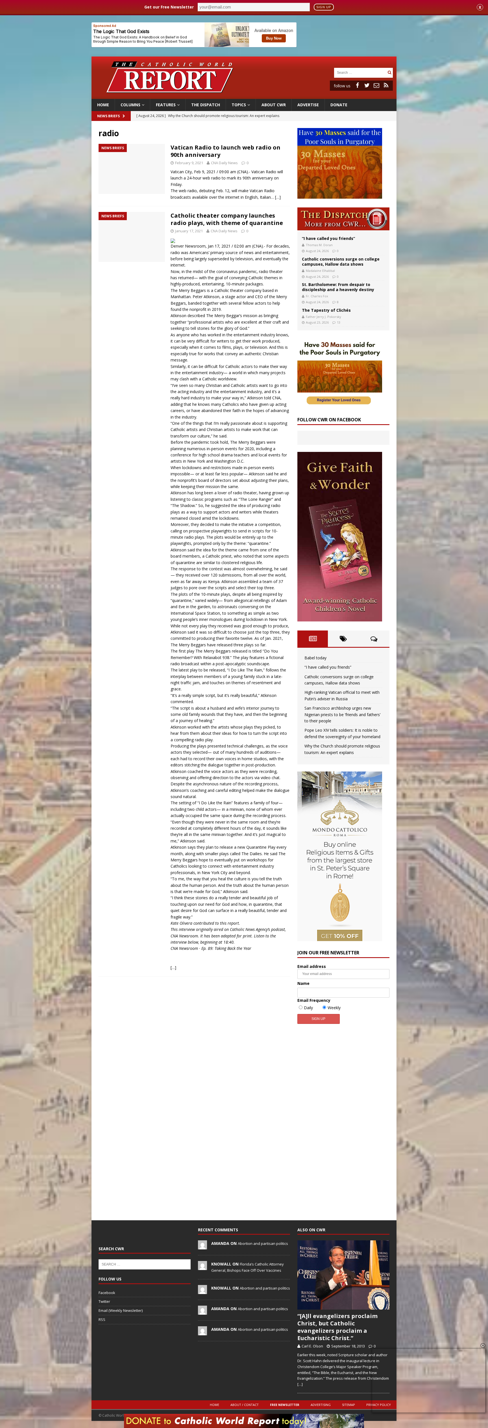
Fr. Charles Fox (317, 296)
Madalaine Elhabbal (320, 270)
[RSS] (386, 85)
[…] (278, 197)
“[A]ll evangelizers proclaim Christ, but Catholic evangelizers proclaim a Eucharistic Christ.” (337, 1327)
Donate (338, 104)
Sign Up (323, 7)
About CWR (274, 104)
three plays (244, 644)
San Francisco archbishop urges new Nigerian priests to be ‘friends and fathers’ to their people (342, 714)
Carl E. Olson (312, 1346)
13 (338, 322)
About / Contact (244, 1405)
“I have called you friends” (328, 238)
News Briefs (108, 116)
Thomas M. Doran (319, 245)
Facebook (107, 1292)
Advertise (308, 104)
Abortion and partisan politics (263, 1243)
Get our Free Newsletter (169, 7)
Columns (130, 104)
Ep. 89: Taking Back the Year (226, 948)
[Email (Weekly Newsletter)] (376, 85)
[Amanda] (202, 1246)
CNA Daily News (224, 162)
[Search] (389, 72)
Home (103, 104)
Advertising (321, 1405)
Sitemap (348, 1405)
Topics (239, 104)
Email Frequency (313, 1000)
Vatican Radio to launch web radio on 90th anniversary (225, 151)
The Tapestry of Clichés (326, 310)
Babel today (315, 657)
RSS (102, 1319)
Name (303, 983)
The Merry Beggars (188, 290)
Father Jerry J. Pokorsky (323, 317)
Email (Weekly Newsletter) (121, 1310)
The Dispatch (205, 104)
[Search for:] (360, 72)
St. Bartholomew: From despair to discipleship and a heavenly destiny (338, 287)
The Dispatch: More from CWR (343, 218)
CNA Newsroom (184, 936)
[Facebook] (357, 85)
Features (166, 104)
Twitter (104, 1301)
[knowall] (202, 1267)
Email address (311, 966)
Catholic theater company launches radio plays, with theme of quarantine (227, 219)
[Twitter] (367, 85)
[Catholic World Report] (243, 95)
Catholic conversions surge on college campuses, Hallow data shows (341, 261)
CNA (257, 246)
